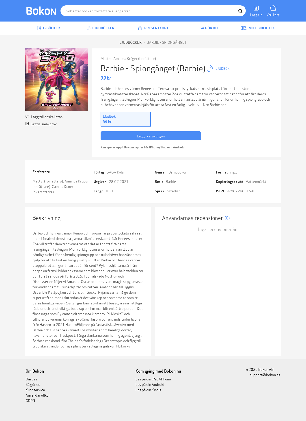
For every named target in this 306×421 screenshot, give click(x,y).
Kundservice (35, 389)
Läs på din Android (150, 384)
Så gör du (208, 28)
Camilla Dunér (62, 186)
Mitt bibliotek (261, 28)
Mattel (106, 58)
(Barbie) (192, 68)
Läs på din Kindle (149, 389)
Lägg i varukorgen (151, 135)
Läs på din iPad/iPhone (153, 378)
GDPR (30, 400)
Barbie (171, 181)
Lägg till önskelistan (46, 116)
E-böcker (51, 28)
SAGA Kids (115, 171)
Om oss (31, 378)
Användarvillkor (38, 394)
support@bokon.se (264, 374)
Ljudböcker (103, 28)
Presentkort (156, 28)
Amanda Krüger (125, 58)
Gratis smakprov (44, 123)
